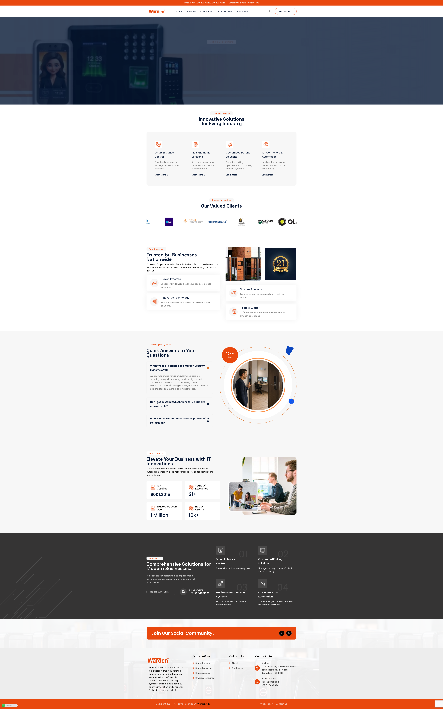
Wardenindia (204, 703)
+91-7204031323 (199, 593)
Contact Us (206, 11)
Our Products (223, 11)
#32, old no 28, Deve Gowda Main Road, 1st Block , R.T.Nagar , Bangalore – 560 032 (279, 669)
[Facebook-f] (281, 633)
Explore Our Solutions (159, 592)
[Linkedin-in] (289, 633)
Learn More (220, 79)
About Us (191, 11)
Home (179, 11)
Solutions (241, 11)
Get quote (284, 11)
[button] (29, 61)
